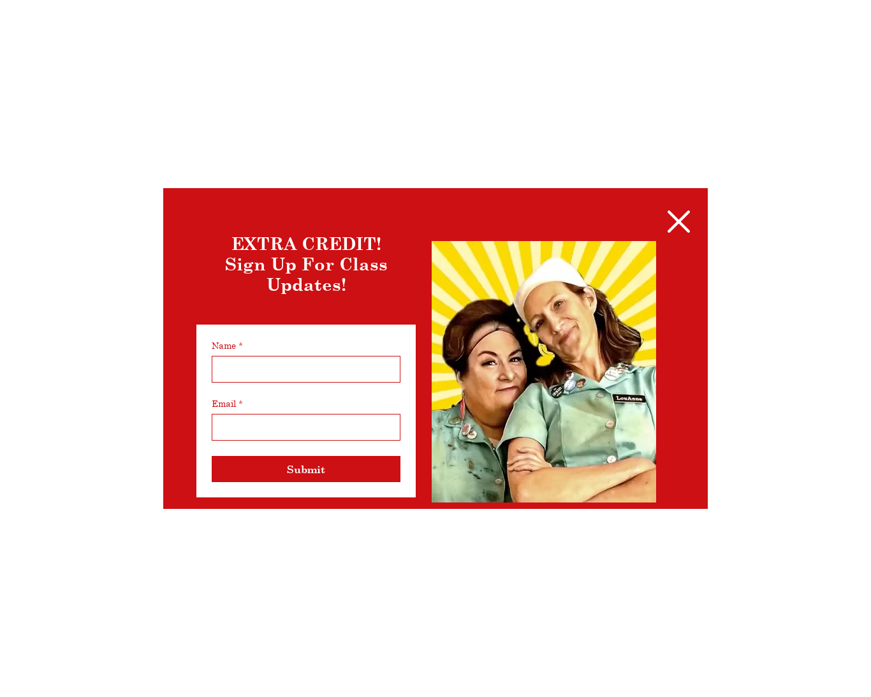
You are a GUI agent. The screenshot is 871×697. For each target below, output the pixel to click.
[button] (679, 221)
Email (227, 403)
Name (227, 345)
